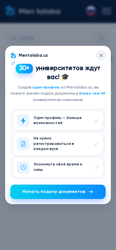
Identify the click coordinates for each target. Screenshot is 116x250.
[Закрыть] (101, 55)
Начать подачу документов (53, 191)
